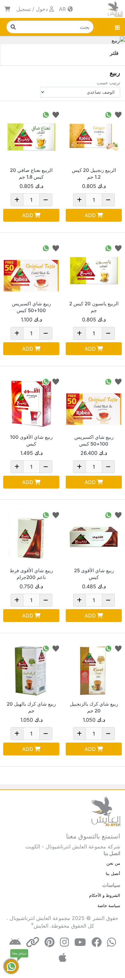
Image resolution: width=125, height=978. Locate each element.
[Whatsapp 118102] (46, 514)
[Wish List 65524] (118, 114)
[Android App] (15, 942)
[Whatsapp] (111, 942)
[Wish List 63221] (55, 114)
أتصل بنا (113, 873)
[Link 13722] (31, 671)
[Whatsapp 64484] (108, 514)
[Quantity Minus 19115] (108, 733)
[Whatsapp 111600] (46, 247)
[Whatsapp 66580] (46, 381)
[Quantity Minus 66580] (45, 466)
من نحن (113, 863)
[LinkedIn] (32, 942)
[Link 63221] (31, 137)
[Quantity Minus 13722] (45, 733)
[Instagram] (64, 942)
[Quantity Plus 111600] (17, 333)
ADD (90, 215)
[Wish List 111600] (55, 247)
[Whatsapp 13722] (46, 648)
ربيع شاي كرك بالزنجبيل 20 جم (94, 707)
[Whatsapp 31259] (108, 247)
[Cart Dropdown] (7, 9)
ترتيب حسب (108, 82)
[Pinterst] (49, 942)
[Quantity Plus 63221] (17, 199)
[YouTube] (80, 942)
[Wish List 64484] (118, 514)
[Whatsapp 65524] (108, 114)
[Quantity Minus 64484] (108, 600)
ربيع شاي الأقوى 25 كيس (94, 573)
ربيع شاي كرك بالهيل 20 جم (31, 707)
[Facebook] (96, 942)
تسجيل (23, 9)
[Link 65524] (94, 137)
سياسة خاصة (108, 905)
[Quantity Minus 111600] (45, 333)
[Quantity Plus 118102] (17, 600)
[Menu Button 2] (117, 27)
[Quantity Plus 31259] (79, 333)
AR (63, 9)
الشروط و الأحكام (104, 895)
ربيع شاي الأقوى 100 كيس (31, 440)
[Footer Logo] (105, 811)
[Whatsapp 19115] (108, 648)
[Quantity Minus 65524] (108, 199)
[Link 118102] (31, 537)
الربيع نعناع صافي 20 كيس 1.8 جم (31, 173)
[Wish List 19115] (118, 648)
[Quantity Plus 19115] (79, 733)
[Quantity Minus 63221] (45, 199)
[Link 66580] (31, 404)
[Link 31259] (94, 270)
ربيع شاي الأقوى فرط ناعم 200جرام (31, 573)
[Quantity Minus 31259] (108, 333)
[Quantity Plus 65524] (79, 199)
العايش (41, 926)
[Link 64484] (94, 537)
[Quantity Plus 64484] (79, 600)
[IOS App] (62, 957)
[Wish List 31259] (118, 247)
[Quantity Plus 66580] (17, 466)
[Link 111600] (31, 270)
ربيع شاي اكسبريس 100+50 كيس (31, 307)
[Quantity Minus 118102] (45, 600)
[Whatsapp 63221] (46, 114)
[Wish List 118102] (55, 514)
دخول (42, 9)
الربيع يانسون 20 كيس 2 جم (94, 307)
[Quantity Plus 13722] (17, 733)
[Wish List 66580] (55, 381)
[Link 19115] (94, 671)
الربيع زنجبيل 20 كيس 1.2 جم (94, 173)
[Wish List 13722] (55, 648)
